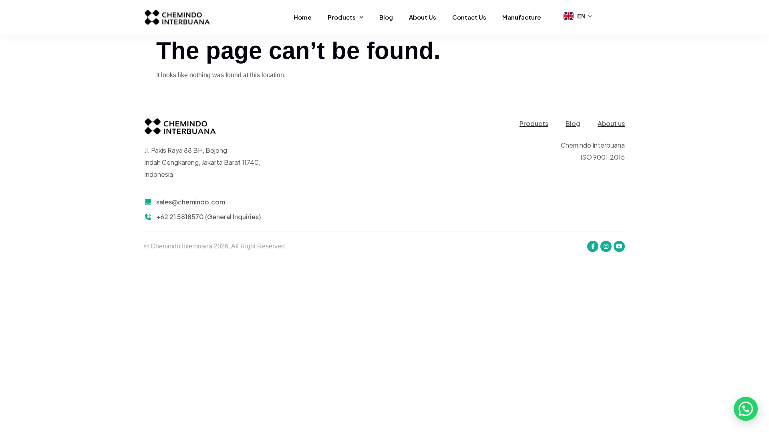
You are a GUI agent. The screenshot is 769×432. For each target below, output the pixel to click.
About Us (422, 17)
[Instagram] (606, 246)
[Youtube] (619, 246)
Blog (386, 17)
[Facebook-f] (592, 246)
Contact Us (469, 17)
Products (342, 17)
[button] (746, 409)
